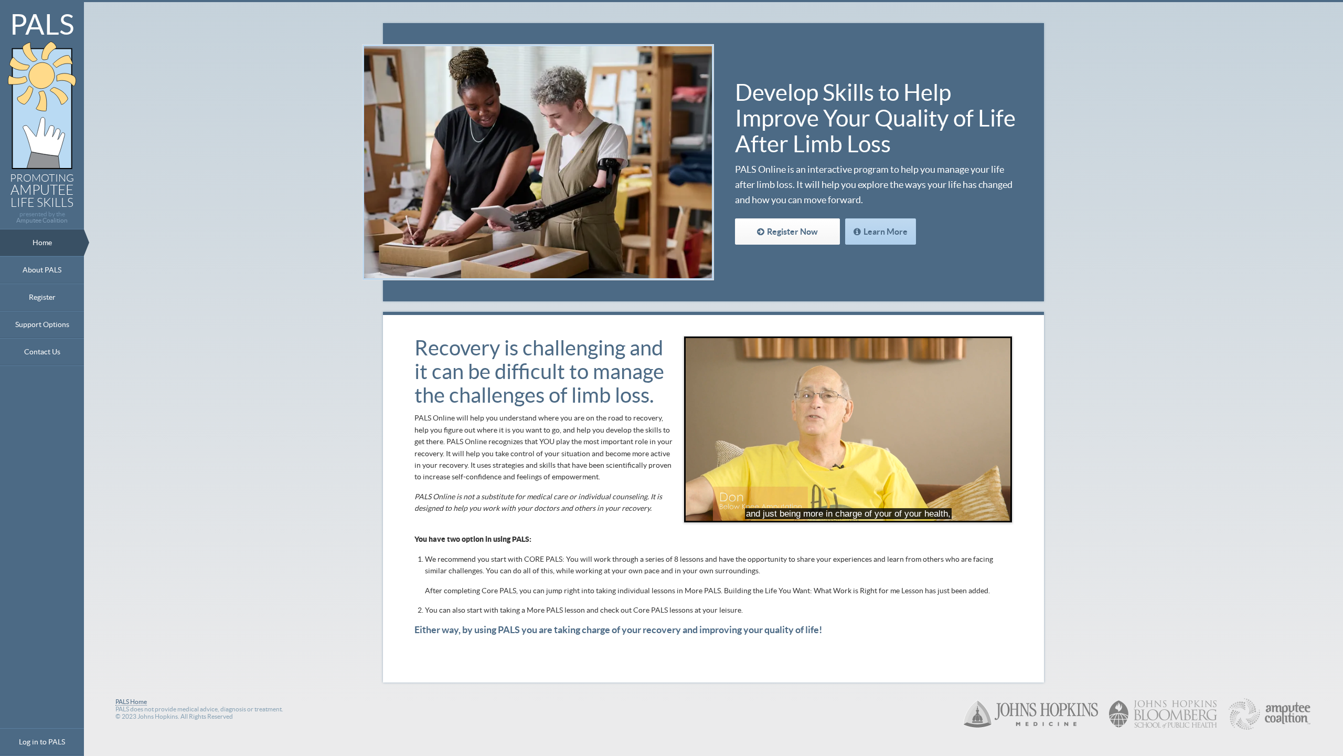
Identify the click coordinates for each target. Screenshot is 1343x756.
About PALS (42, 270)
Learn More (886, 231)
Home (42, 242)
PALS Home (131, 701)
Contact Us (42, 352)
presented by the (42, 217)
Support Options (42, 324)
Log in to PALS (42, 742)
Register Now (792, 231)
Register (42, 297)
